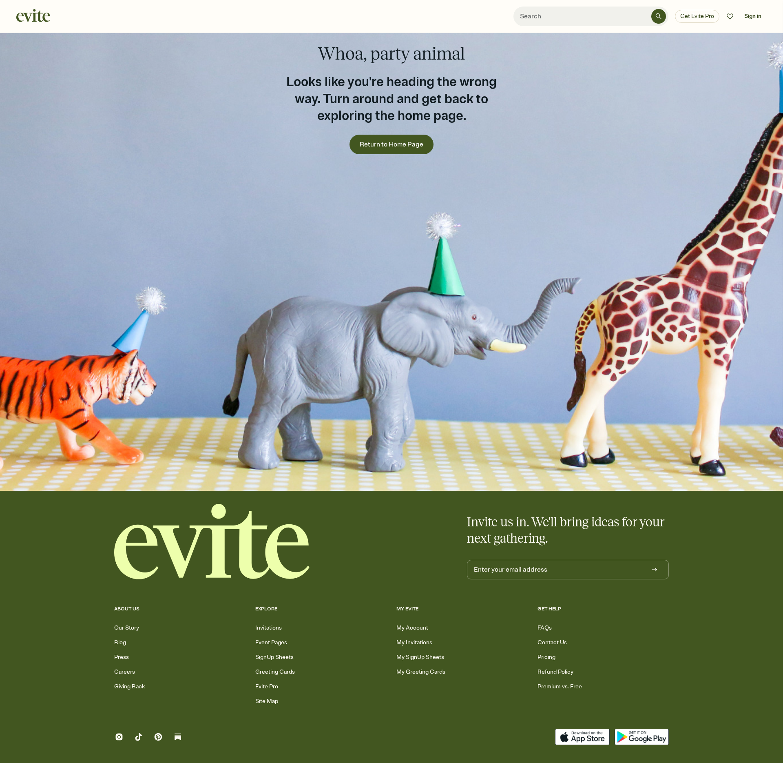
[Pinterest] (158, 738)
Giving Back (129, 686)
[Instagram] (119, 738)
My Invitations (414, 642)
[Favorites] (730, 16)
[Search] (658, 16)
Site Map (266, 701)
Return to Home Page (391, 144)
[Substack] (178, 738)
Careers (124, 671)
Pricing (546, 657)
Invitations (268, 627)
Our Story (126, 627)
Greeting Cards (275, 671)
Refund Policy (555, 671)
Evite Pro (266, 686)
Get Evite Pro (697, 16)
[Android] (642, 738)
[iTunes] (582, 738)
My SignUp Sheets (420, 657)
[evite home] (212, 541)
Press (121, 657)
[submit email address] (654, 569)
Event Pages (271, 642)
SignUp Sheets (274, 657)
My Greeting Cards (420, 671)
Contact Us (552, 642)
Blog (120, 642)
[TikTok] (139, 738)
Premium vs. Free (559, 686)
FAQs (544, 627)
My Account (412, 627)
